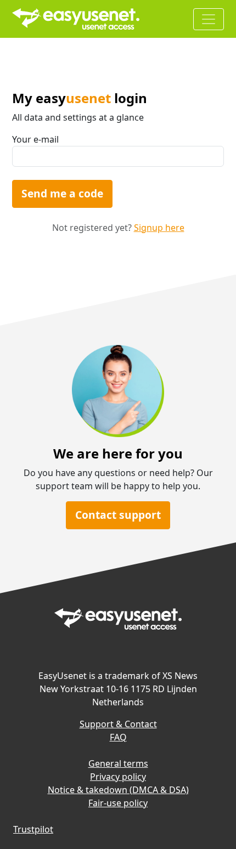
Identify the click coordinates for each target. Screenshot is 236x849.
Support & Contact (118, 724)
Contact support (118, 514)
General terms (118, 763)
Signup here (159, 228)
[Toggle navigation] (208, 19)
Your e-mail (35, 139)
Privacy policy (118, 777)
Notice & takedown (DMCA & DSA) (118, 790)
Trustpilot (33, 829)
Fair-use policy (118, 803)
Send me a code (62, 193)
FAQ (118, 737)
